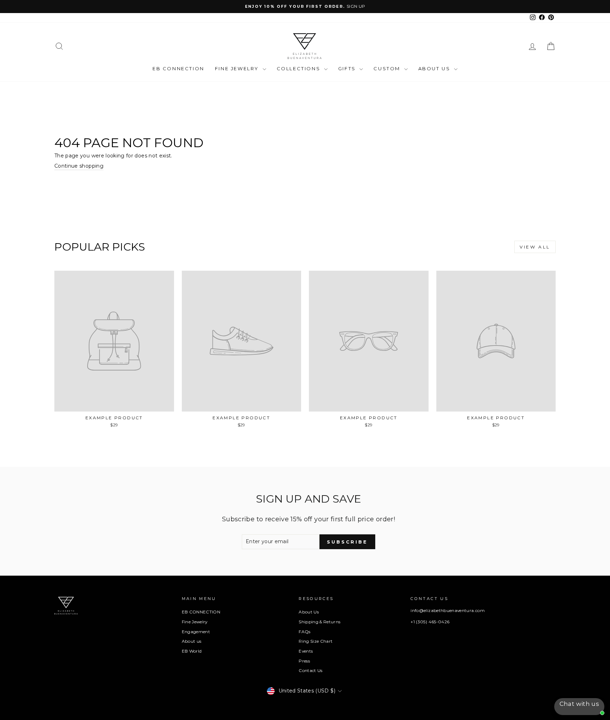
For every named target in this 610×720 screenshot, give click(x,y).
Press (304, 661)
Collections (299, 68)
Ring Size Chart (316, 641)
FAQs (304, 631)
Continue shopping (78, 166)
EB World (192, 651)
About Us (435, 68)
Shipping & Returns (319, 621)
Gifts (348, 68)
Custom (387, 68)
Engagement (196, 631)
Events (306, 651)
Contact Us (311, 670)
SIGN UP (356, 6)
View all (535, 247)
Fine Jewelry (238, 68)
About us (192, 641)
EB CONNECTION (178, 68)
